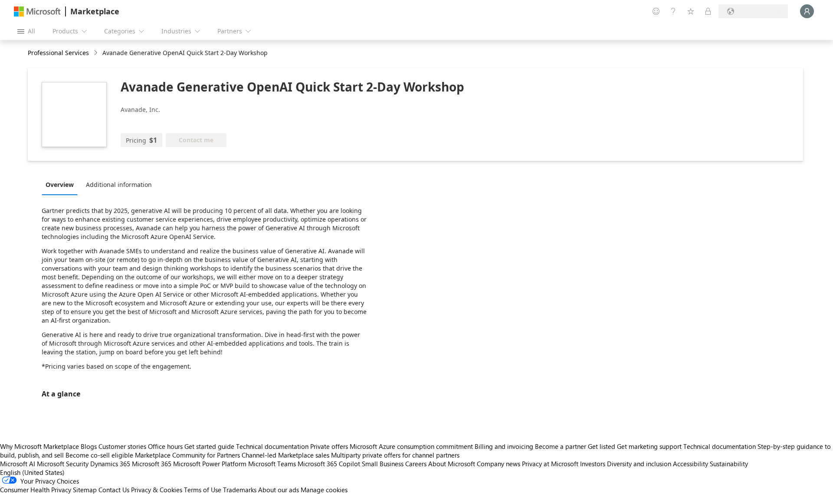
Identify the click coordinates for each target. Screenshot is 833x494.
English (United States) (32, 472)
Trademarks (239, 489)
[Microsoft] (37, 11)
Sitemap (85, 489)
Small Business (382, 463)
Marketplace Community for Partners (187, 455)
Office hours (165, 446)
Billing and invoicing (504, 446)
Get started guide (209, 446)
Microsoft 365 (151, 463)
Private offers (329, 446)
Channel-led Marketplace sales (285, 455)
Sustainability (729, 463)
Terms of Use (202, 489)
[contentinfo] (96, 53)
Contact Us (113, 489)
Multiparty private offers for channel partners (395, 455)
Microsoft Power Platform (209, 463)
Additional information (119, 184)
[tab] (62, 184)
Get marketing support (649, 446)
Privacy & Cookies (156, 489)
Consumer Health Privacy (35, 489)
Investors (592, 463)
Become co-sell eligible (99, 455)
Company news (498, 463)
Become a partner (560, 446)
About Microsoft (451, 463)
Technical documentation (272, 446)
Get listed (601, 446)
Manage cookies (324, 489)
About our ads (278, 489)
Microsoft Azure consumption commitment (412, 446)
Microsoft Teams (272, 463)
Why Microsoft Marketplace (39, 446)
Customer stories (122, 446)
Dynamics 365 (110, 463)
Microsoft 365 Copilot (329, 463)
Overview (60, 184)
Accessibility (690, 463)
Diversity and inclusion (639, 463)
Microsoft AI (17, 463)
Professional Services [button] (58, 53)
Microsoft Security (63, 463)
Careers (415, 463)
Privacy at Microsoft (550, 463)
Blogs (89, 446)
